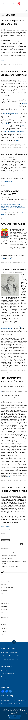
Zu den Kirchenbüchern (6, 181)
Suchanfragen (5, 609)
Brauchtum (16, 262)
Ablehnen (18, 715)
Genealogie (13, 64)
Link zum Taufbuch (5, 526)
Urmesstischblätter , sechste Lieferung (10, 566)
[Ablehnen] (26, 713)
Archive (8, 64)
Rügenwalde (7, 263)
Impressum (6, 676)
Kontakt (5, 670)
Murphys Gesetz (19, 65)
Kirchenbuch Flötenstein (14, 154)
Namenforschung (5, 603)
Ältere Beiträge (5, 540)
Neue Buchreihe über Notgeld (8, 552)
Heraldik (4, 593)
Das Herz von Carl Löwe (13, 269)
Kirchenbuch (12, 65)
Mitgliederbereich (7, 680)
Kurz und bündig (5, 218)
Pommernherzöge (8, 147)
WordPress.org (5, 637)
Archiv (20, 64)
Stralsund (19, 147)
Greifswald (17, 145)
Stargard (14, 147)
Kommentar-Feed (6, 634)
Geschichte (13, 144)
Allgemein (4, 64)
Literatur (18, 144)
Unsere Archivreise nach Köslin (8, 558)
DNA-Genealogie (5, 581)
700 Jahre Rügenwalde (13, 223)
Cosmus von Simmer (5, 145)
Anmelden (4, 628)
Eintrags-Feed (5, 631)
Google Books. (6, 123)
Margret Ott (11, 26)
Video (19, 370)
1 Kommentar (19, 272)
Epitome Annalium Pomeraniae (10, 113)
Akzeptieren (11, 715)
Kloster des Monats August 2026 (9, 555)
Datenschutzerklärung (8, 673)
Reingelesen (4, 606)
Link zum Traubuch (5, 529)
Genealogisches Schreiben (7, 587)
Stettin (21, 372)
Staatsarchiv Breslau (9, 481)
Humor (7, 65)
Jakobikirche (17, 372)
